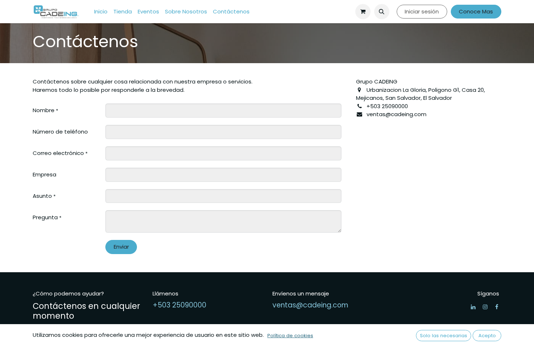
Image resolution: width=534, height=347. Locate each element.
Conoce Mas (476, 11)
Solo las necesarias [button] (443, 335)
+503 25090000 (179, 305)
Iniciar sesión (422, 11)
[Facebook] (496, 306)
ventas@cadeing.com (310, 305)
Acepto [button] (487, 335)
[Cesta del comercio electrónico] (363, 11)
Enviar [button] (121, 246)
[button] (381, 11)
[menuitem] (100, 12)
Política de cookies (290, 335)
